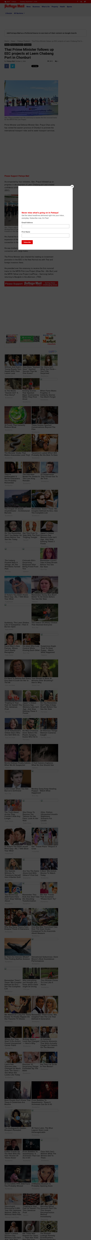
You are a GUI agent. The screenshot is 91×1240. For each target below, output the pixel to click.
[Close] (72, 186)
